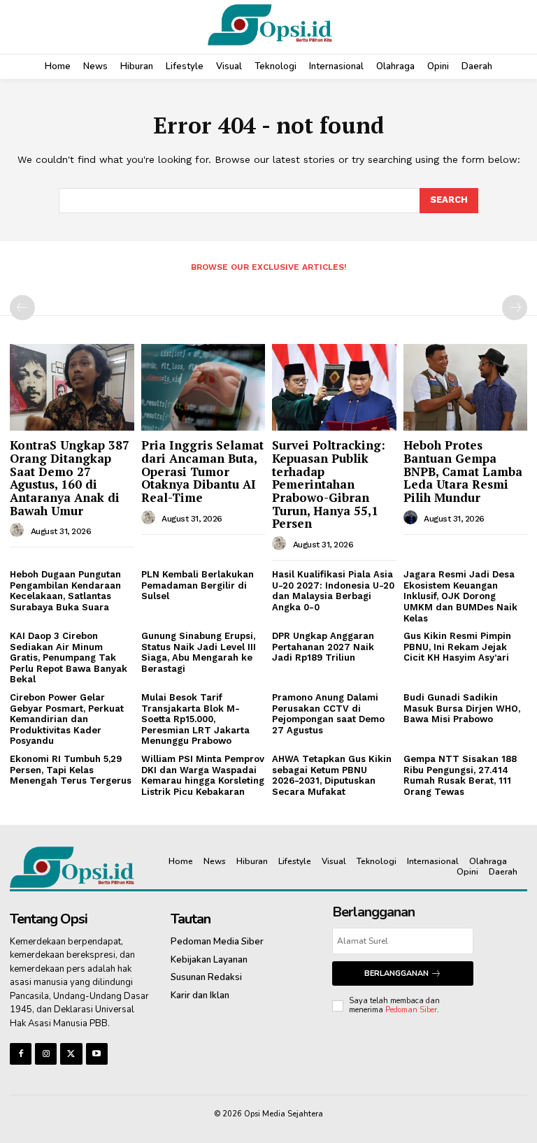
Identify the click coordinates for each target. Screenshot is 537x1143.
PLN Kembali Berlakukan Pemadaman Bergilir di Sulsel (197, 585)
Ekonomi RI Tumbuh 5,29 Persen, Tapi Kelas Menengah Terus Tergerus (70, 770)
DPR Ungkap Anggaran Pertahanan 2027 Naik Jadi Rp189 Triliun (323, 647)
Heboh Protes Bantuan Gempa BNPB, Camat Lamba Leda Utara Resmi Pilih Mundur (462, 471)
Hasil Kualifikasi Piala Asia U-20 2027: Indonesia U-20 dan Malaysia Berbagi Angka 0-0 (333, 590)
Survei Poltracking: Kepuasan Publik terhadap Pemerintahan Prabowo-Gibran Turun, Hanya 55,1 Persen (328, 484)
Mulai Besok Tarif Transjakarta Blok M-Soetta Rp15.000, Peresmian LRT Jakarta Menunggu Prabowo (195, 719)
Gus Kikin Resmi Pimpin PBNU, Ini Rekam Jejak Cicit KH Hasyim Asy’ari (457, 647)
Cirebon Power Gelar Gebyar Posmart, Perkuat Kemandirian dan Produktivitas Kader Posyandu (67, 719)
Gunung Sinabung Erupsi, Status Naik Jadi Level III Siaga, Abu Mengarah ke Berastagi (198, 652)
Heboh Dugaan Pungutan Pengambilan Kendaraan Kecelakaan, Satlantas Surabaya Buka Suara (65, 590)
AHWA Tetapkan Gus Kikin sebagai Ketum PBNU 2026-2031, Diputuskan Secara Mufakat (332, 775)
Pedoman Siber (411, 1010)
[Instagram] (46, 1054)
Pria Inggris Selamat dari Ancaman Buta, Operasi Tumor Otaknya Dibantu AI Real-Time (202, 471)
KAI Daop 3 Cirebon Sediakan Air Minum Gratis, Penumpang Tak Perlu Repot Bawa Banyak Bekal (68, 657)
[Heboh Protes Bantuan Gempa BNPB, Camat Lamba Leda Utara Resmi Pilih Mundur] (465, 387)
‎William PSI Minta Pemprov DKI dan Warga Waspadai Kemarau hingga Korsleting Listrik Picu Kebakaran (202, 775)
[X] (71, 1054)
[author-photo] (19, 530)
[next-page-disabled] (514, 307)
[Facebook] (20, 1054)
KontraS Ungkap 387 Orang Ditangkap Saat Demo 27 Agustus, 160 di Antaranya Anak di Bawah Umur (69, 477)
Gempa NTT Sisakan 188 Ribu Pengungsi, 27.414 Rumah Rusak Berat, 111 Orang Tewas (460, 775)
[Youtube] (97, 1054)
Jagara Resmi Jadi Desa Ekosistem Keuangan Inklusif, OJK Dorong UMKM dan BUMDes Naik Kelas (460, 596)
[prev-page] (22, 307)
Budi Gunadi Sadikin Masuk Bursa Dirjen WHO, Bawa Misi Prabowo (461, 708)
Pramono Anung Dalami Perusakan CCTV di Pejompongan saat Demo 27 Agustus (328, 713)
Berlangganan (396, 973)
